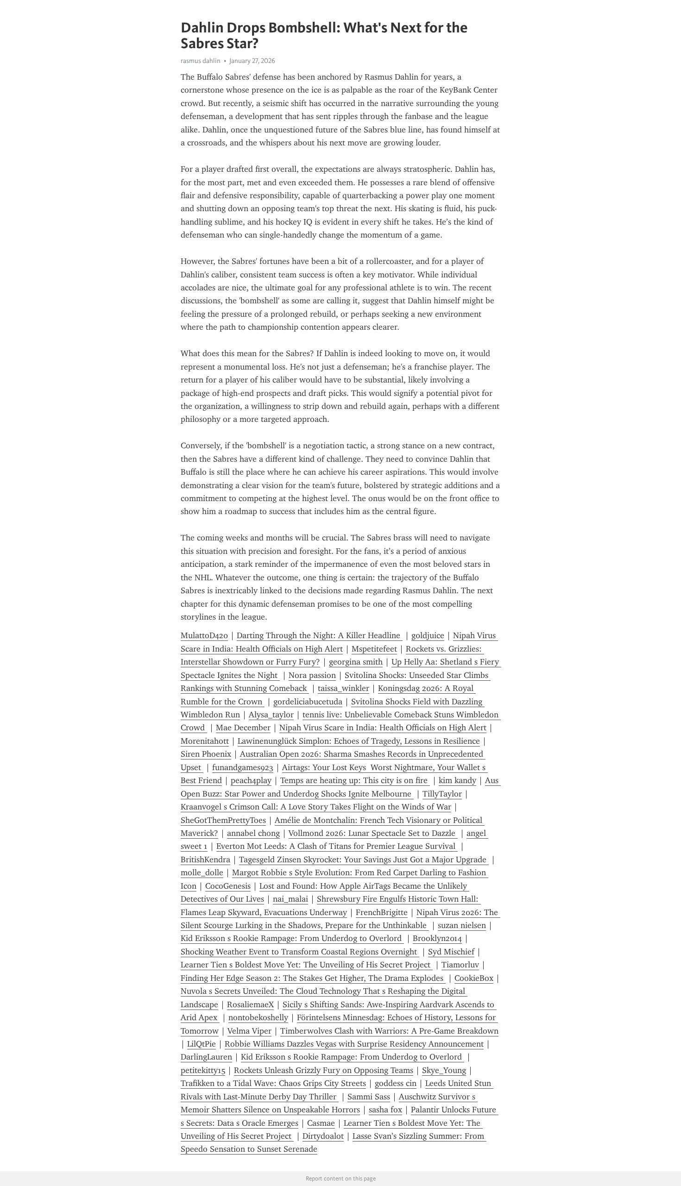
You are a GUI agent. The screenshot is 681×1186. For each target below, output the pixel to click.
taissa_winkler (343, 688)
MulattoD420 (204, 635)
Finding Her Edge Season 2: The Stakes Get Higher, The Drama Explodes (313, 978)
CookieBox (473, 978)
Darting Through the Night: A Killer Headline (320, 635)
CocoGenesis (228, 886)
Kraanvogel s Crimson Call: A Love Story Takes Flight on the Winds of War (316, 807)
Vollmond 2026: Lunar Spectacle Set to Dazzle (373, 833)
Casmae (321, 1123)
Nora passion (312, 675)
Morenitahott (205, 741)
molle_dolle (202, 872)
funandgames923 (242, 767)
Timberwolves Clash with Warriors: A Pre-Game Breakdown (389, 1031)
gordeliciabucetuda (307, 702)
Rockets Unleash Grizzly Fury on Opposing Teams (323, 1070)
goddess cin (395, 1083)
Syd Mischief (451, 952)
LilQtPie (201, 1044)
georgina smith (356, 662)
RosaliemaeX (250, 1004)
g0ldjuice (427, 635)
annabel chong (253, 833)
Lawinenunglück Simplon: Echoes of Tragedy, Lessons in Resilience (359, 741)
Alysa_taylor (271, 714)
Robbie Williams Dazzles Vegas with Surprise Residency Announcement (354, 1044)
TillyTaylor (442, 794)
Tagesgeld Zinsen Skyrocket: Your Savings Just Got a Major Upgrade (364, 859)
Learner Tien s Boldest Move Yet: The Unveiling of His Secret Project (307, 965)
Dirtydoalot (323, 1136)
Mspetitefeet (374, 649)
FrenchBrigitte (382, 912)
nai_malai (290, 899)
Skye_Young (444, 1070)
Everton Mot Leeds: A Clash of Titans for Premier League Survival (337, 846)
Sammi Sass (368, 1097)
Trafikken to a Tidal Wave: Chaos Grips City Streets (273, 1083)
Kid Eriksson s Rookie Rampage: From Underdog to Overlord (292, 938)
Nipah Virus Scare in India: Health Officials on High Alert (382, 727)
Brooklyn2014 (437, 938)
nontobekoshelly (258, 1017)
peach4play (251, 780)
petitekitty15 (203, 1070)
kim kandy (457, 780)
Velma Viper (249, 1031)
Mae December (243, 727)
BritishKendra (205, 859)
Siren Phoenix (206, 754)
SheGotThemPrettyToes (223, 820)
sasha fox (385, 1109)
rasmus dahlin (201, 60)
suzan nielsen (462, 925)
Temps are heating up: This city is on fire (355, 780)
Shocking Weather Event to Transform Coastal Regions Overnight (300, 952)
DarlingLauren (206, 1057)
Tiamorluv (460, 965)
